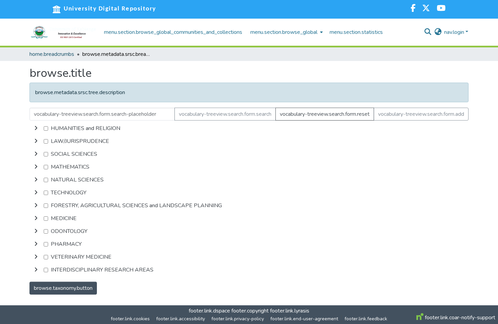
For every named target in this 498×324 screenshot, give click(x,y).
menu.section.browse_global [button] (283, 32)
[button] (63, 32)
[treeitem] (249, 141)
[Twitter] (426, 9)
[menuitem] (286, 32)
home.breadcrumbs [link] (51, 54)
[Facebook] (413, 9)
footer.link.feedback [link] (366, 319)
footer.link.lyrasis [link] (289, 311)
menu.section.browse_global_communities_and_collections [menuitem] (173, 32)
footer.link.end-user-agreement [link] (304, 319)
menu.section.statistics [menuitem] (356, 32)
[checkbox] (46, 128)
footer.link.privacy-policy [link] (237, 319)
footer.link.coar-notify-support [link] (459, 317)
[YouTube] (441, 9)
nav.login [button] (454, 32)
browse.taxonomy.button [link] (63, 288)
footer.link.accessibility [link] (180, 319)
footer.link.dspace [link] (209, 311)
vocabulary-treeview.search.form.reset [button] (325, 114)
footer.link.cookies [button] (130, 319)
